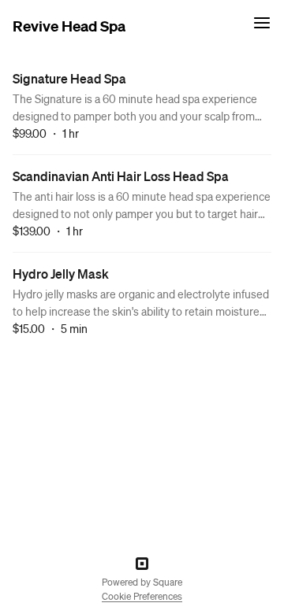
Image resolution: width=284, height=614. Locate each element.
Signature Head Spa (69, 78)
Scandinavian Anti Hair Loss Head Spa (121, 176)
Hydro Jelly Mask (61, 273)
